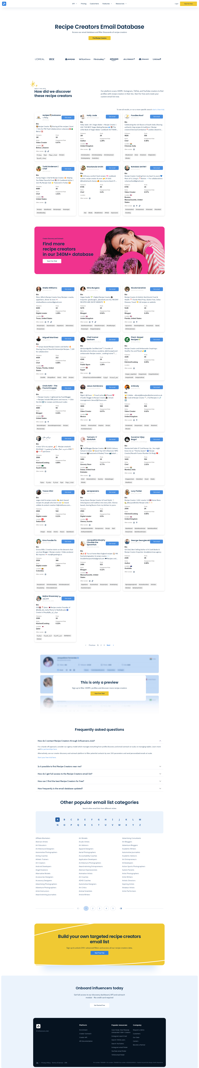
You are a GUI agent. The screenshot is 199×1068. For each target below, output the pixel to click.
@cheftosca (45, 493)
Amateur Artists (128, 887)
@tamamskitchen (91, 441)
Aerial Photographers (87, 852)
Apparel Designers (86, 849)
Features (106, 3)
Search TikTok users (118, 1040)
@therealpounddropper (49, 390)
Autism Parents (128, 870)
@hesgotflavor (46, 340)
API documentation (86, 1041)
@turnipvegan (46, 171)
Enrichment (83, 1030)
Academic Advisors (129, 856)
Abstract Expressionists (88, 870)
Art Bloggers (127, 842)
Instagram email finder (120, 1047)
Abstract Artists (42, 842)
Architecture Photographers (90, 863)
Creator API (83, 1037)
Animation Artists (85, 873)
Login (176, 4)
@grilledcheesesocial (93, 169)
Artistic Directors (128, 880)
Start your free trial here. (47, 757)
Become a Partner (139, 1045)
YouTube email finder (119, 1051)
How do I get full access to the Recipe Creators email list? (65, 773)
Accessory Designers (44, 880)
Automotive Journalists (131, 852)
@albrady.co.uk (135, 388)
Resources (120, 3)
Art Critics (83, 887)
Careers (135, 1041)
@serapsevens (91, 493)
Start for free (188, 4)
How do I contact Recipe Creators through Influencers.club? (66, 740)
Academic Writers (129, 849)
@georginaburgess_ (92, 290)
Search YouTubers (118, 1044)
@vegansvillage (135, 342)
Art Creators (40, 863)
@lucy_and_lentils (136, 493)
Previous (92, 645)
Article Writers (84, 894)
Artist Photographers (130, 873)
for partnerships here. (49, 749)
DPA (65, 1063)
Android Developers (43, 866)
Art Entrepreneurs (129, 859)
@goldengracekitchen (137, 290)
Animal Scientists (85, 891)
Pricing (83, 3)
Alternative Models (43, 873)
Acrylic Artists (84, 842)
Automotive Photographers (46, 852)
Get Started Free (99, 1005)
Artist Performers (129, 891)
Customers (94, 3)
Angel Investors (42, 870)
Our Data (136, 1037)
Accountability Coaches (88, 856)
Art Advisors (83, 845)
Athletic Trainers (42, 859)
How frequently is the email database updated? (60, 788)
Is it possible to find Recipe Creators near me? (60, 766)
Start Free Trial (52, 261)
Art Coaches (83, 877)
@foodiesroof (135, 118)
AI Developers (127, 863)
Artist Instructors (42, 891)
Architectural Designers (45, 849)
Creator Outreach (85, 1034)
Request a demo (138, 1030)
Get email (68, 117)
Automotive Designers (87, 884)
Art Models (83, 838)
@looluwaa (45, 120)
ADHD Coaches (85, 880)
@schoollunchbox (136, 542)
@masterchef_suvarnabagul (139, 441)
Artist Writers (127, 877)
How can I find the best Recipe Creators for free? (61, 781)
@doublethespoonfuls (93, 547)
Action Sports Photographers (133, 866)
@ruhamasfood (135, 169)
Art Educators (41, 845)
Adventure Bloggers (130, 845)
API (73, 3)
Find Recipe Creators (99, 38)
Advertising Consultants (131, 838)
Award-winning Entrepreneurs (91, 866)
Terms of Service (57, 1063)
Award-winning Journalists (46, 894)
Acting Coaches (42, 856)
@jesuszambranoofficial (93, 388)
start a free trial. (158, 109)
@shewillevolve (46, 290)
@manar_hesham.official (94, 342)
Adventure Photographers (46, 887)
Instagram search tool (119, 1036)
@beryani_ (45, 440)
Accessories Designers (44, 877)
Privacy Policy (46, 1063)
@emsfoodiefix (46, 542)
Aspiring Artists (128, 884)
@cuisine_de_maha (48, 601)
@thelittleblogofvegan (93, 118)
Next (108, 645)
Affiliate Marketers (43, 838)
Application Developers (88, 859)
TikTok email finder (118, 1055)
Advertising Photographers (46, 884)
